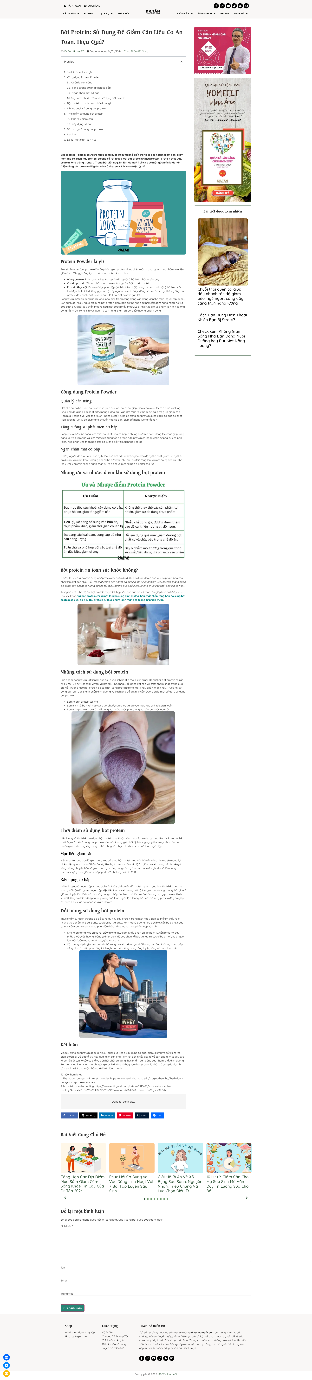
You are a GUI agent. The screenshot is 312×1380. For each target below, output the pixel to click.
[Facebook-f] (216, 5)
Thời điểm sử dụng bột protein (85, 113)
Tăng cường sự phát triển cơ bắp (91, 87)
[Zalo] (6, 1357)
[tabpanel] (83, 1164)
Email (65, 1275)
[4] (154, 1193)
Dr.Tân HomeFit (168, 1368)
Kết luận (72, 134)
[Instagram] (222, 5)
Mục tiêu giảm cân (82, 118)
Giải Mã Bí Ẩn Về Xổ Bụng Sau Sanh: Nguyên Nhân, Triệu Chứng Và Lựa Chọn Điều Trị (180, 1178)
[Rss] (240, 5)
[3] (151, 1193)
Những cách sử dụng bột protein (86, 108)
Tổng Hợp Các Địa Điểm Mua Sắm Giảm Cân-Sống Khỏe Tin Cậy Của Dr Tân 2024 (83, 1178)
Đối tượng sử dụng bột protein (85, 129)
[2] (148, 1193)
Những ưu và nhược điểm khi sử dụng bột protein (96, 98)
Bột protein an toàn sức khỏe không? (89, 103)
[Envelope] (246, 5)
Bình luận (67, 1220)
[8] (167, 1193)
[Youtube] (228, 5)
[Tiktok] (234, 5)
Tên (63, 1262)
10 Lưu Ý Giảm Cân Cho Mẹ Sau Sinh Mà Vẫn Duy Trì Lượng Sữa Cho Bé (227, 1178)
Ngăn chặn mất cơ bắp (85, 92)
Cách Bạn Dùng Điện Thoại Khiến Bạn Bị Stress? (222, 317)
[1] (144, 1193)
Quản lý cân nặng (81, 82)
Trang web (67, 1288)
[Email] (6, 1373)
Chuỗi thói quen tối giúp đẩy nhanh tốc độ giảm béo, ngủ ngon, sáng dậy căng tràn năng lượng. (220, 296)
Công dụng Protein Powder (83, 77)
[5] (157, 1193)
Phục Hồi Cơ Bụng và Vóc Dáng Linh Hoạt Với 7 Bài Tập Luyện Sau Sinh (131, 1178)
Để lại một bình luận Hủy (82, 139)
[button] (181, 61)
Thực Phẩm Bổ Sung (136, 51)
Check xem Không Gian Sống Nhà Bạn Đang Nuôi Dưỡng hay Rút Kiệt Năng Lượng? (221, 338)
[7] (164, 1193)
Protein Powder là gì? (79, 72)
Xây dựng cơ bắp (82, 124)
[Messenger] (6, 1365)
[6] (160, 1193)
